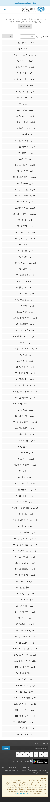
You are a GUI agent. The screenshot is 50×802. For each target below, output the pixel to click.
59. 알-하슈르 (25, 397)
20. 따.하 (25, 159)
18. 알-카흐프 (25, 146)
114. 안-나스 (25, 734)
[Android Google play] (27, 754)
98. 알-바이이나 (25, 636)
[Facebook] (46, 754)
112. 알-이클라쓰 (25, 722)
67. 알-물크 (25, 446)
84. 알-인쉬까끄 (25, 551)
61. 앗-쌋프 (25, 410)
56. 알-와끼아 (25, 379)
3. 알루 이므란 (25, 55)
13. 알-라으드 (25, 116)
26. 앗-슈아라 (25, 195)
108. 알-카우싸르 (25, 697)
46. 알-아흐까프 (25, 318)
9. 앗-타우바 (25, 91)
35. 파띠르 (25, 250)
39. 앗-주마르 (25, 275)
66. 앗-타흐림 (25, 440)
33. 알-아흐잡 (25, 238)
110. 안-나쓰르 (25, 710)
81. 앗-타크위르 (25, 532)
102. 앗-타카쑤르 (25, 661)
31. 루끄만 (25, 226)
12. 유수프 (25, 110)
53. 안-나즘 (25, 361)
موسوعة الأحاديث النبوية (28, 770)
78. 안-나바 (25, 514)
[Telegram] (31, 754)
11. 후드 (25, 104)
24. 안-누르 (25, 183)
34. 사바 (25, 244)
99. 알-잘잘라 (25, 642)
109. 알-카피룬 (25, 704)
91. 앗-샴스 (25, 593)
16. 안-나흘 (25, 134)
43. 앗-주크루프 (25, 299)
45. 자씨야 (25, 312)
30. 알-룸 (25, 220)
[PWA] (1, 9)
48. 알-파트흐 (25, 330)
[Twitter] (41, 754)
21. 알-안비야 (25, 165)
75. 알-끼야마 (25, 495)
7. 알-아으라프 (25, 79)
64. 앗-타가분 (25, 428)
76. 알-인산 (25, 502)
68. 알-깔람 (25, 453)
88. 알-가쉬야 (25, 575)
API (3, 767)
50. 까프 (25, 342)
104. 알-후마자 (25, 673)
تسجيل (5, 748)
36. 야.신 (25, 257)
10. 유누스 (25, 97)
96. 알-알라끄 (25, 624)
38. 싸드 (25, 269)
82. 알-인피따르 (25, 538)
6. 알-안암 (25, 73)
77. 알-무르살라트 (25, 508)
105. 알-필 (25, 679)
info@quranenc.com (22, 793)
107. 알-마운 (25, 691)
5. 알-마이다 (25, 67)
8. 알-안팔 (25, 85)
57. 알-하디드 (25, 385)
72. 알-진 (25, 477)
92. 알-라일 (25, 599)
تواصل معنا (13, 767)
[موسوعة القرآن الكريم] (33, 9)
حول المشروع (25, 767)
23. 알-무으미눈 (25, 177)
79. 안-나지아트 (25, 520)
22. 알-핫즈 (25, 171)
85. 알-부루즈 (25, 557)
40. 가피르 (25, 281)
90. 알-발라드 (25, 587)
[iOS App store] (22, 754)
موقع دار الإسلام (42, 770)
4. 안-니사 (25, 61)
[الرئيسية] (47, 9)
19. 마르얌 (25, 153)
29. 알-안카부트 (25, 214)
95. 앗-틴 (25, 618)
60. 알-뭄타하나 (25, 404)
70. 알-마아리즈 (25, 465)
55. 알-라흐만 (25, 373)
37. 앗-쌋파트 (25, 263)
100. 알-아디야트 (25, 648)
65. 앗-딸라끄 (25, 434)
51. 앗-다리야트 (25, 348)
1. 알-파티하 (25, 42)
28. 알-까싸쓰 (25, 208)
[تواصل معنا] (5, 9)
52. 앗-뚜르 (25, 355)
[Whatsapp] (36, 754)
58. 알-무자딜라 (25, 391)
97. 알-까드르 (25, 630)
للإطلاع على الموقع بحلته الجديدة (25, 3)
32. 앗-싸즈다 (25, 232)
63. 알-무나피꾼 (25, 422)
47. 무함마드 (25, 324)
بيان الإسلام (37, 772)
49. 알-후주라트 (25, 336)
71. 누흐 (25, 471)
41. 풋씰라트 (25, 287)
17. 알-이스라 (25, 140)
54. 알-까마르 (25, 367)
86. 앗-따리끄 (25, 563)
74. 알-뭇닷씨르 (25, 489)
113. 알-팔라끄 (25, 728)
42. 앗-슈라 (25, 293)
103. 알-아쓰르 (25, 667)
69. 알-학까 (25, 459)
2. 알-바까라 (25, 48)
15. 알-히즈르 (25, 128)
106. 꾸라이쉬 (25, 685)
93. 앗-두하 (25, 606)
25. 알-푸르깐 (25, 189)
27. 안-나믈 (25, 201)
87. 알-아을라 (25, 569)
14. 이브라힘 (25, 122)
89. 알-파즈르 (25, 581)
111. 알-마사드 (25, 716)
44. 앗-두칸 (25, 306)
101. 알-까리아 (25, 655)
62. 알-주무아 (25, 416)
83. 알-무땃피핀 (25, 544)
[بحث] (9, 9)
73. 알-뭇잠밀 (25, 483)
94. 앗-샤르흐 (25, 612)
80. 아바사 (25, 526)
